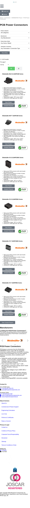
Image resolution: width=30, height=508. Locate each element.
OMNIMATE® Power (17, 17)
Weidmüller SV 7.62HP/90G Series (12, 283)
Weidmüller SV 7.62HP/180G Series (12, 241)
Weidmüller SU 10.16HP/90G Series (12, 199)
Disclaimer (4, 438)
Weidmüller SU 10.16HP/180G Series (12, 157)
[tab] (11, 68)
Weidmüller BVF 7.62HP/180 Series (12, 115)
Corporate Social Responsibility (10, 434)
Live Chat (4, 414)
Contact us (4, 427)
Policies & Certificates (8, 417)
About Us (4, 403)
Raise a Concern (6, 421)
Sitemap (4, 441)
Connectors (7, 17)
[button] (15, 32)
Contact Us (3, 384)
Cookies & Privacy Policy (8, 430)
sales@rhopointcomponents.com (11, 389)
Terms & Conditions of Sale (9, 445)
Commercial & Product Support (10, 406)
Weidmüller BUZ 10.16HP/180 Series (12, 74)
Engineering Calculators (8, 410)
